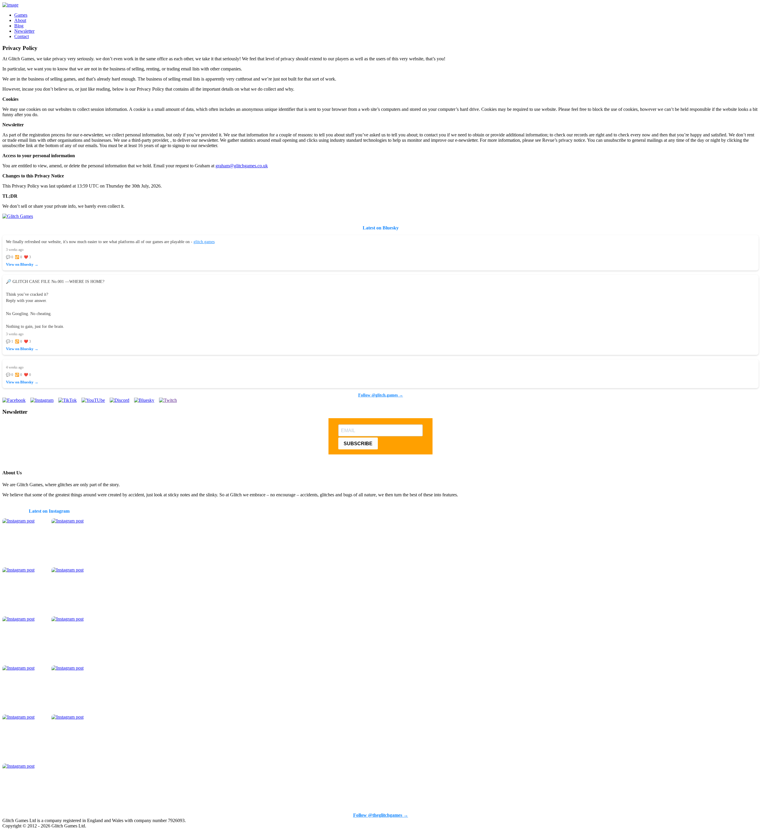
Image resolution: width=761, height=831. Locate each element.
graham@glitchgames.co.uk (242, 165)
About (20, 20)
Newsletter (24, 31)
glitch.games (204, 241)
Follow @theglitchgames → (380, 815)
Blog (18, 25)
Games (20, 15)
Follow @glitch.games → (380, 395)
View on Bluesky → (22, 264)
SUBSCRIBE (358, 443)
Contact (21, 36)
